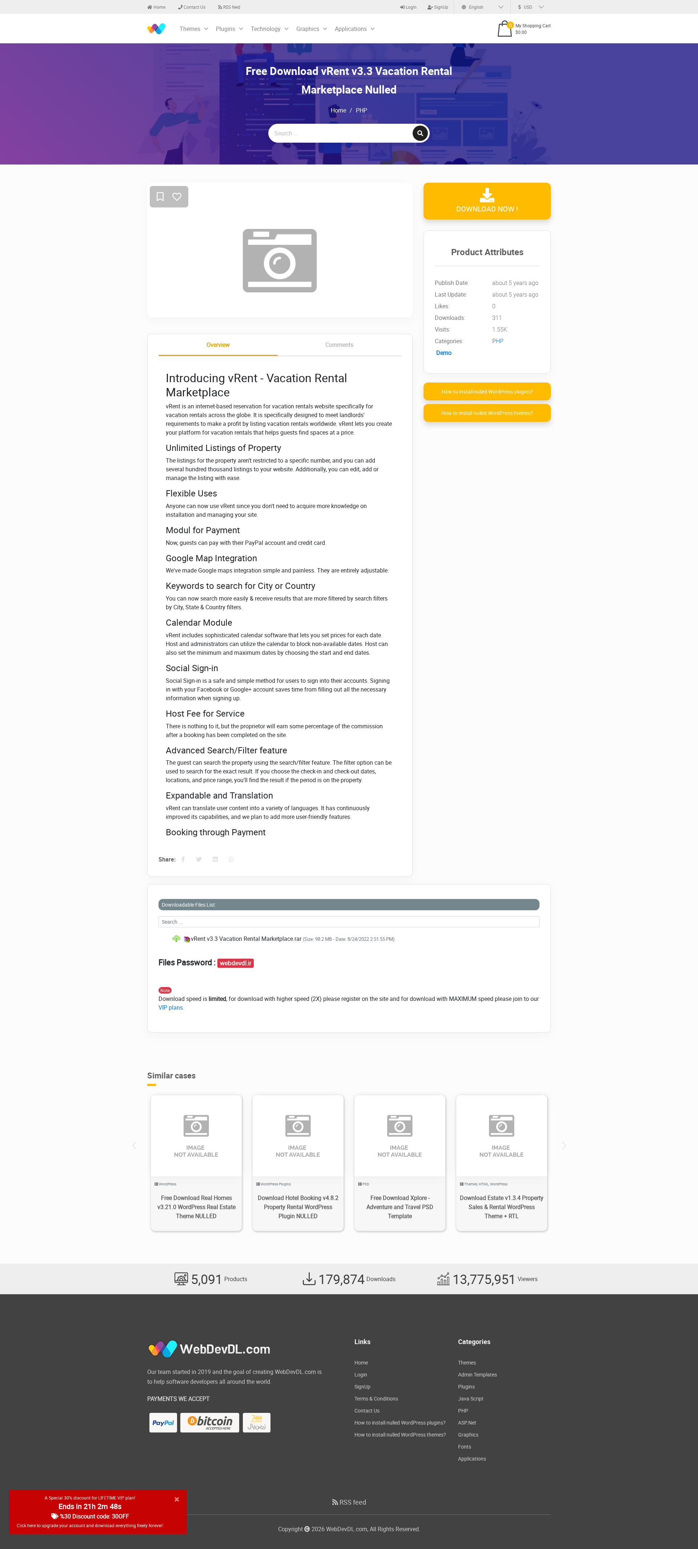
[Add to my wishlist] (160, 197)
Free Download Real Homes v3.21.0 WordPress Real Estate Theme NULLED (196, 1207)
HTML (484, 1183)
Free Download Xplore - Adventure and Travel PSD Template (399, 1207)
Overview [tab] (218, 345)
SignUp (440, 7)
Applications (351, 29)
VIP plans (171, 1007)
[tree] (349, 938)
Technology (266, 29)
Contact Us (193, 7)
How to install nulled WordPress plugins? (487, 391)
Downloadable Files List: (189, 904)
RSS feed (231, 7)
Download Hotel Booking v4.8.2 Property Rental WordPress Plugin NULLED (298, 1207)
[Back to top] (678, 1529)
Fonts (464, 1446)
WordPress (167, 1183)
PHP (361, 110)
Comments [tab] (339, 345)
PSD (365, 1183)
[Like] (177, 197)
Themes (190, 29)
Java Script (471, 1398)
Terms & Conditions (376, 1398)
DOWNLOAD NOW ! (487, 209)
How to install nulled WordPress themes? (487, 412)
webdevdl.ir (236, 963)
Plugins (225, 29)
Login (411, 7)
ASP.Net (467, 1422)
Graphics (307, 29)
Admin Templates (477, 1374)
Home (158, 7)
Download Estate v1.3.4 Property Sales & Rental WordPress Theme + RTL (501, 1207)
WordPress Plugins (276, 1183)
